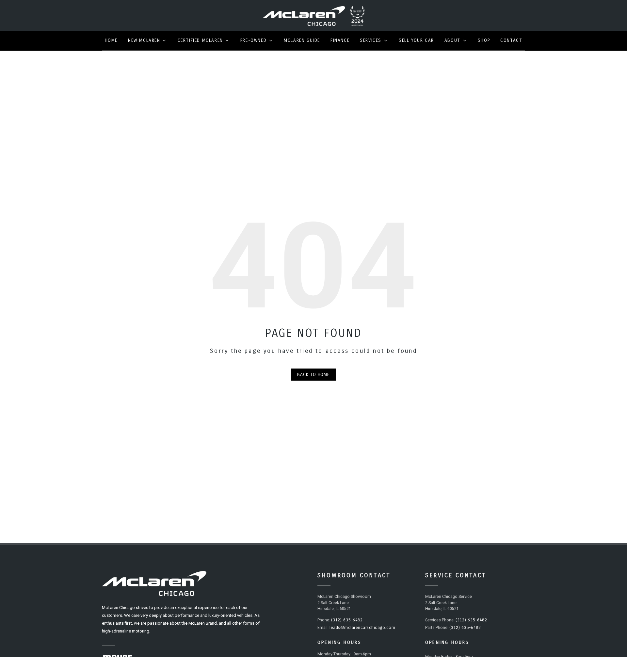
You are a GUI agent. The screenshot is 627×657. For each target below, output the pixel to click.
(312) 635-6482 (346, 620)
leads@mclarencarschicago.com (362, 627)
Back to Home (313, 374)
